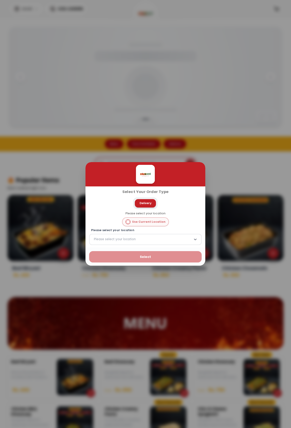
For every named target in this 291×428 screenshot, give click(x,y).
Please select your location (112, 230)
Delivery (145, 203)
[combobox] (94, 239)
